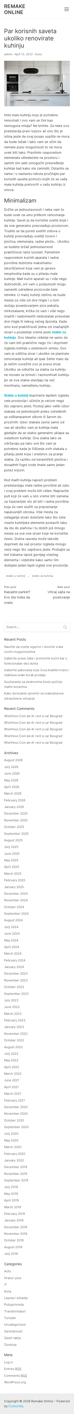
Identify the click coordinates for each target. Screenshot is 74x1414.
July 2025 (11, 847)
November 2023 (16, 980)
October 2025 (14, 827)
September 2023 (16, 994)
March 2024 (13, 953)
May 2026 (11, 780)
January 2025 (14, 887)
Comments (15, 1376)
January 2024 (14, 967)
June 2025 (12, 854)
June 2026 (12, 773)
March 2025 (12, 874)
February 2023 (14, 1020)
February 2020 (14, 1154)
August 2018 (13, 1247)
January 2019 (13, 1220)
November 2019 (15, 1174)
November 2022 (16, 1034)
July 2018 (11, 1254)
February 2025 (14, 880)
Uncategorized (14, 1324)
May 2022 (11, 1060)
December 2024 (16, 893)
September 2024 (16, 913)
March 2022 (12, 1074)
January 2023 (14, 1027)
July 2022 (11, 1054)
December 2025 (16, 813)
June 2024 (12, 933)
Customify (15, 1406)
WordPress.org (15, 1382)
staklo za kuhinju (42, 575)
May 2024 (11, 940)
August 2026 (13, 760)
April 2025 (11, 867)
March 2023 (13, 1014)
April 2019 (11, 1200)
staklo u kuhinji (15, 575)
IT (5, 1284)
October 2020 (14, 1120)
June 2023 (12, 1007)
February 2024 (14, 960)
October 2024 (14, 907)
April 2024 (11, 947)
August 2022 (13, 1047)
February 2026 (14, 800)
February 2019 (14, 1214)
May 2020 (11, 1140)
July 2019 (11, 1187)
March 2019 (12, 1207)
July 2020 (11, 1133)
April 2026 (11, 787)
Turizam (10, 1318)
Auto (7, 1271)
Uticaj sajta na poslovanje (59, 592)
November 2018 (15, 1234)
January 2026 (14, 807)
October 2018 (14, 1240)
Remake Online (14, 9)
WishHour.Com (15, 716)
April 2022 (11, 1067)
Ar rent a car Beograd (46, 716)
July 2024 (11, 927)
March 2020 (12, 1147)
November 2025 (16, 820)
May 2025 (11, 860)
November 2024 (16, 900)
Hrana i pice (12, 1278)
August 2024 (13, 920)
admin (8, 54)
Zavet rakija (12, 1338)
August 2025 (13, 840)
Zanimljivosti (13, 1331)
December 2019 (15, 1167)
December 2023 (16, 973)
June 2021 (11, 1080)
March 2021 (12, 1094)
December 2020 (16, 1107)
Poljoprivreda (14, 1304)
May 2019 (11, 1194)
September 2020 (16, 1127)
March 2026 (12, 793)
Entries (12, 1369)
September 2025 (16, 834)
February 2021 (14, 1100)
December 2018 (15, 1227)
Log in (8, 1362)
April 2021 (11, 1087)
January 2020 (14, 1160)
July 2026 (11, 767)
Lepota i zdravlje (16, 1298)
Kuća (38, 54)
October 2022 (14, 1040)
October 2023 (14, 987)
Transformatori (15, 1311)
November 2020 (16, 1114)
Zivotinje (10, 1345)
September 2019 (16, 1180)
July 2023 (11, 1000)
